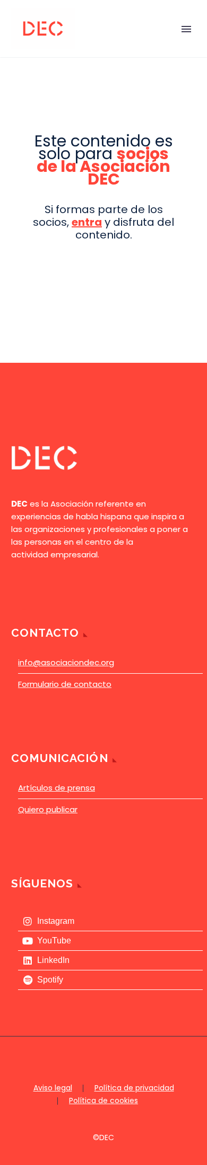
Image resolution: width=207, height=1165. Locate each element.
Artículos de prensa (56, 787)
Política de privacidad (134, 1088)
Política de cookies (103, 1101)
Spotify (50, 979)
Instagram (55, 920)
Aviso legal (52, 1088)
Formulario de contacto (64, 684)
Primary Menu (186, 29)
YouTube (54, 940)
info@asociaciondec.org (66, 662)
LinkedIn (53, 960)
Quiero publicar (47, 809)
